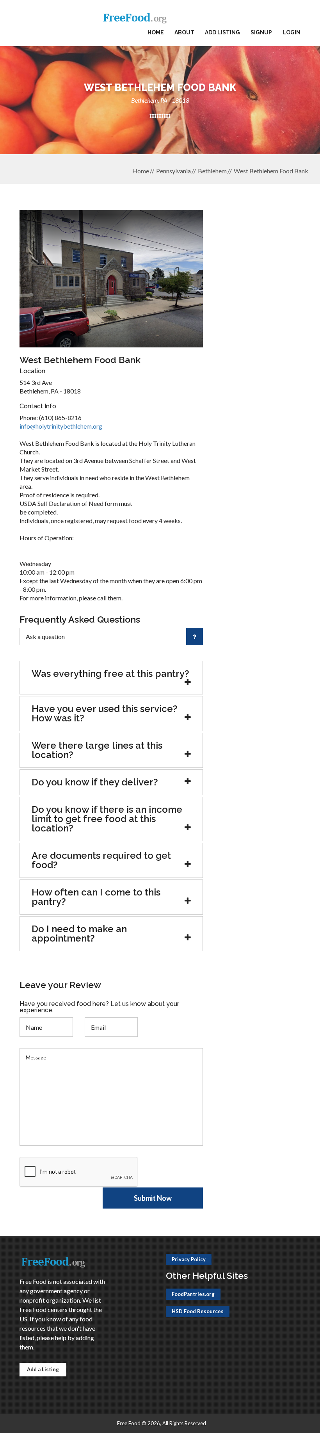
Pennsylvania (173, 170)
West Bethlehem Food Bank (271, 170)
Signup (261, 32)
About (184, 32)
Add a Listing (43, 1369)
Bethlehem (212, 170)
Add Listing (222, 32)
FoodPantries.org (193, 1294)
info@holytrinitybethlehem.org (61, 426)
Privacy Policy (189, 1259)
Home (156, 32)
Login (291, 32)
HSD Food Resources (198, 1311)
